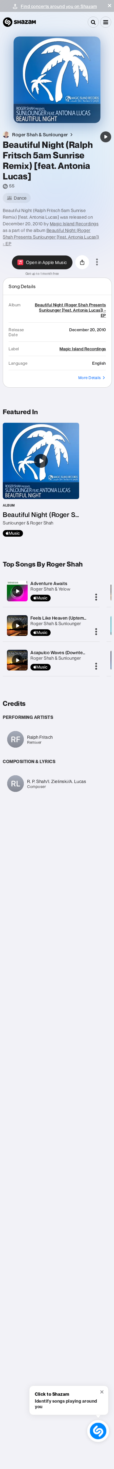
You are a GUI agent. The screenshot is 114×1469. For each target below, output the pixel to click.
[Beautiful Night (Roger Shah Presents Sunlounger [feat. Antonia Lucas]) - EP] (41, 480)
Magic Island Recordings (74, 223)
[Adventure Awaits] (17, 591)
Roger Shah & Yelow (50, 589)
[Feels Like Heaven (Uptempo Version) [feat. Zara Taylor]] (17, 625)
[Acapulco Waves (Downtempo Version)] (17, 660)
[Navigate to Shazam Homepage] (19, 22)
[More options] (97, 262)
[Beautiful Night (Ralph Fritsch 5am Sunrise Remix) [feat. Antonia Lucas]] (105, 136)
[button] (109, 5)
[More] (96, 597)
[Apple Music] (13, 533)
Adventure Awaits (48, 583)
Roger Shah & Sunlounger (55, 623)
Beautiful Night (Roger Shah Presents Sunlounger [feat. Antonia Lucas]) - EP (51, 237)
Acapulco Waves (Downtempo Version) (70, 652)
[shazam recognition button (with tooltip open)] (98, 1431)
